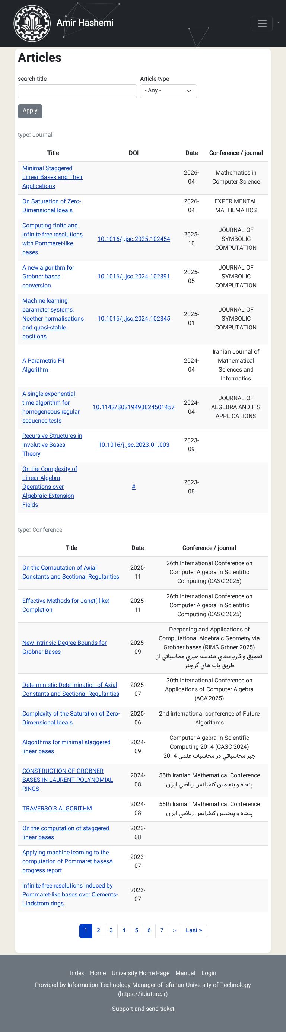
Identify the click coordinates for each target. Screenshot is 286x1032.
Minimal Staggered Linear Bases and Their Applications (52, 177)
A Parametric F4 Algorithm (43, 366)
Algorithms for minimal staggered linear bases (66, 747)
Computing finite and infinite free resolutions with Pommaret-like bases (52, 240)
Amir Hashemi (85, 23)
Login (208, 973)
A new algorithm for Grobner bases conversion (48, 277)
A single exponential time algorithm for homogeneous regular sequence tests (51, 408)
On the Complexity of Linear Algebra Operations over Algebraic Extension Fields (49, 487)
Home (98, 973)
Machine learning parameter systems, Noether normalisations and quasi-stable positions (53, 319)
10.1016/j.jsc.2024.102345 (134, 319)
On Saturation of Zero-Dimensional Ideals (51, 206)
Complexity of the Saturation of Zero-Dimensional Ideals (71, 719)
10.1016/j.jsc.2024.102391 (134, 277)
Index (77, 973)
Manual (185, 973)
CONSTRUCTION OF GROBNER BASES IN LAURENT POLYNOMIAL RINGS (67, 780)
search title (32, 79)
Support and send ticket (143, 1009)
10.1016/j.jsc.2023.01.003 (133, 445)
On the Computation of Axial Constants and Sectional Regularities (70, 573)
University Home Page (140, 973)
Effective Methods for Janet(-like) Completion (66, 606)
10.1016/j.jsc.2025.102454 (134, 239)
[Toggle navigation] (262, 23)
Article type (154, 79)
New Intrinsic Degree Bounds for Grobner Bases (64, 648)
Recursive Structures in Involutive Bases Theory (52, 445)
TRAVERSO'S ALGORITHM (57, 809)
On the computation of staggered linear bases (65, 833)
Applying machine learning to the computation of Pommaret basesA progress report (67, 862)
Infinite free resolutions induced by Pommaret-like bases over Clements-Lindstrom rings (70, 895)
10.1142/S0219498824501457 (134, 408)
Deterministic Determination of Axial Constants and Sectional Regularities (70, 690)
